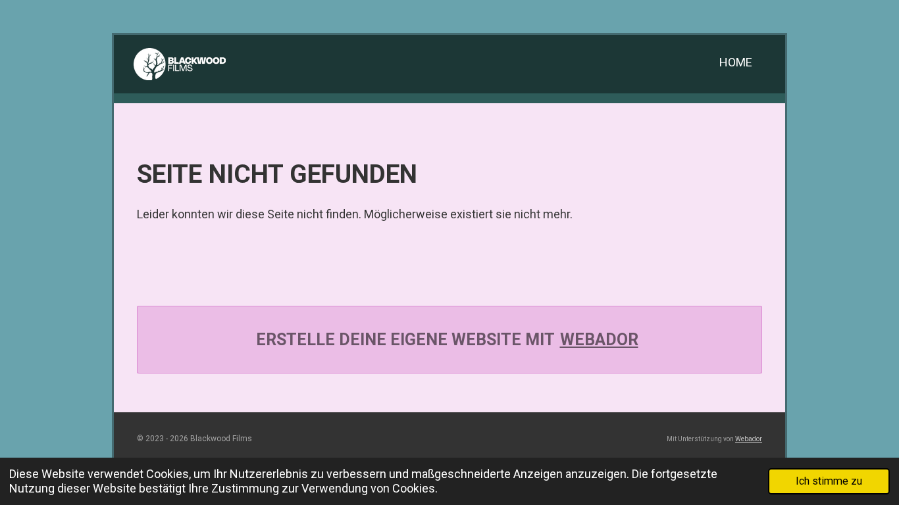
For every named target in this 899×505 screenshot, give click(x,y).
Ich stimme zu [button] (829, 481)
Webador (599, 339)
